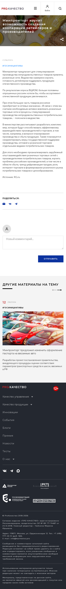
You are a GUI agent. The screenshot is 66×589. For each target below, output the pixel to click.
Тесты (6, 451)
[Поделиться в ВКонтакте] (8, 203)
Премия (8, 435)
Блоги (7, 427)
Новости (8, 443)
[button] (59, 293)
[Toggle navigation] (35, 8)
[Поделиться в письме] (4, 203)
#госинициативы (13, 66)
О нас (6, 459)
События (8, 420)
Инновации (10, 412)
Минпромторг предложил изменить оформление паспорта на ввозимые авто (32, 352)
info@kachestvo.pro (20, 538)
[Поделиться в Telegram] (14, 203)
